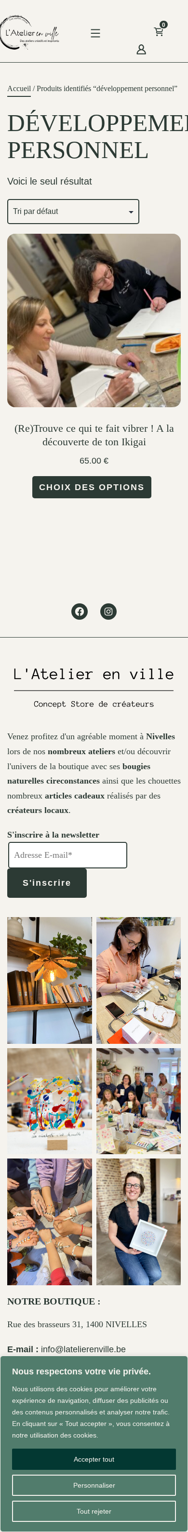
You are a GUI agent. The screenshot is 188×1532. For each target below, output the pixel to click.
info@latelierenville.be (83, 1349)
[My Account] (141, 48)
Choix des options (92, 487)
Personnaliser (94, 1485)
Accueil (19, 88)
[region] (94, 1444)
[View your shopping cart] (174, 34)
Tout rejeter (94, 1511)
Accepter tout (94, 1459)
